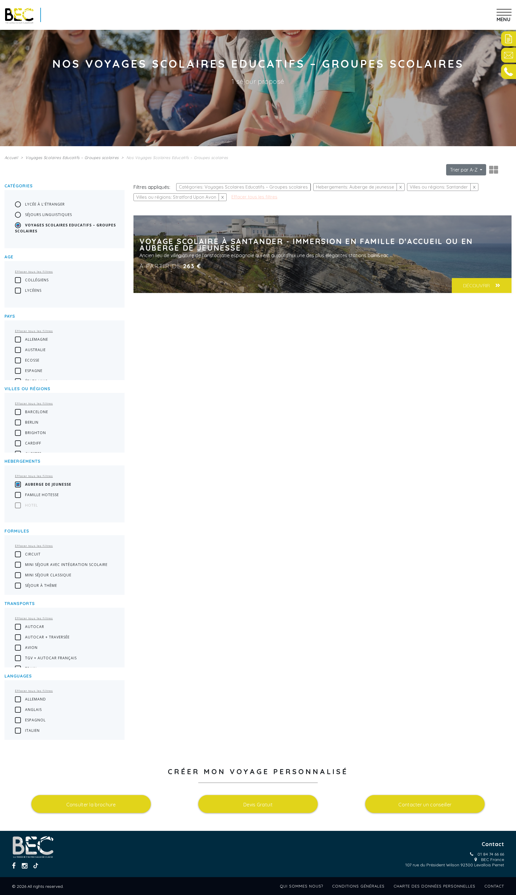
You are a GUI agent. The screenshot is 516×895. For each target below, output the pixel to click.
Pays (9, 316)
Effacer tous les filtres (34, 272)
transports (19, 603)
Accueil (11, 157)
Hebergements (22, 461)
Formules (16, 531)
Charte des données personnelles (434, 886)
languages (18, 676)
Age (8, 257)
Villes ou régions (27, 388)
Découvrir (477, 285)
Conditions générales (358, 886)
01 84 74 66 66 (490, 854)
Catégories (18, 186)
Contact (494, 886)
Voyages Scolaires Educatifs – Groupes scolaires (72, 157)
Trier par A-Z (464, 170)
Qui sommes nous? (301, 886)
